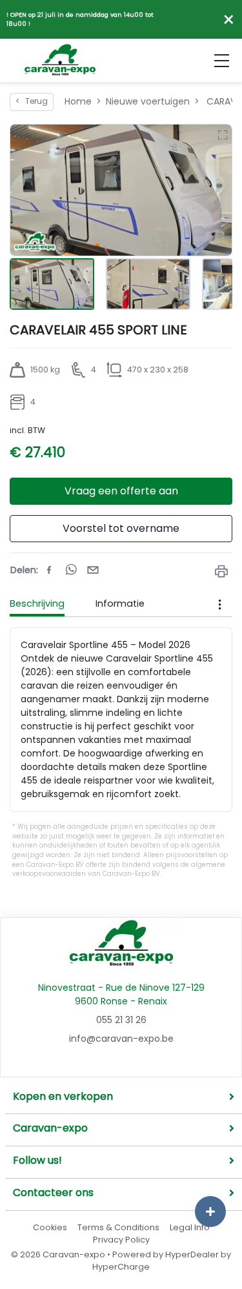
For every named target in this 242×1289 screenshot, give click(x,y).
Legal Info (190, 1227)
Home (78, 101)
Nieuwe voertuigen (148, 101)
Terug (31, 101)
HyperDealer (192, 1254)
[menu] (221, 60)
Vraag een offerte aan (121, 490)
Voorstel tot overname (121, 528)
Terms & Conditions (118, 1227)
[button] (121, 190)
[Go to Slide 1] (52, 284)
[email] (93, 570)
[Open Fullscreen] (222, 134)
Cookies (50, 1227)
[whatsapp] (71, 570)
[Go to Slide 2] (148, 284)
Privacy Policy (121, 1239)
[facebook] (49, 570)
